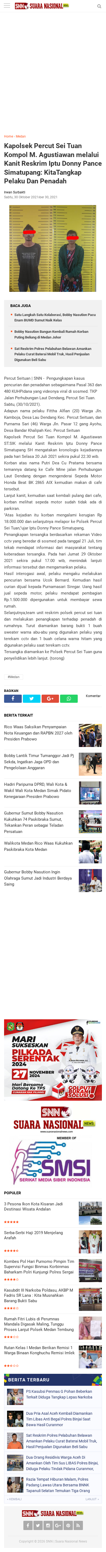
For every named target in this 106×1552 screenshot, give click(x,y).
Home (8, 136)
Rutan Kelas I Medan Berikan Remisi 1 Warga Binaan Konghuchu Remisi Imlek (39, 1350)
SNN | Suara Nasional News (66, 1541)
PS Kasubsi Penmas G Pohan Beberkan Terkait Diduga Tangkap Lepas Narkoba (59, 1394)
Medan (21, 136)
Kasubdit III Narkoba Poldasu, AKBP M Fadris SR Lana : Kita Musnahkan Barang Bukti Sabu (38, 1295)
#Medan (14, 677)
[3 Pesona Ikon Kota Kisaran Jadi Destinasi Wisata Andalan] (90, 1213)
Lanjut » (92, 1499)
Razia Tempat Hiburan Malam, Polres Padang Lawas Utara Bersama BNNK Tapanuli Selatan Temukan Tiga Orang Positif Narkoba (58, 1485)
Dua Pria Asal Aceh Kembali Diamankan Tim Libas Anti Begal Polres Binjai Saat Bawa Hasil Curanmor (59, 1419)
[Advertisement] (53, 77)
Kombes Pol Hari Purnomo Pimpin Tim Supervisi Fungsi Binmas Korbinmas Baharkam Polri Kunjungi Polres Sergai (39, 1267)
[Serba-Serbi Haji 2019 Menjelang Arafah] (90, 1241)
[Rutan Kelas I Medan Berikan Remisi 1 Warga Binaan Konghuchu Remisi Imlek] (90, 1356)
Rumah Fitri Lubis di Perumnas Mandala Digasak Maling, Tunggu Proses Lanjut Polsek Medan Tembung (39, 1324)
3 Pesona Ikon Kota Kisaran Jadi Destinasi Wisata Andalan (33, 1207)
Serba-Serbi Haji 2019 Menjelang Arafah (33, 1235)
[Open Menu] (7, 6)
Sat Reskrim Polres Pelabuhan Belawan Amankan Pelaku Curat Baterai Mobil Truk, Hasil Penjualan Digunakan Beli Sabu (52, 354)
